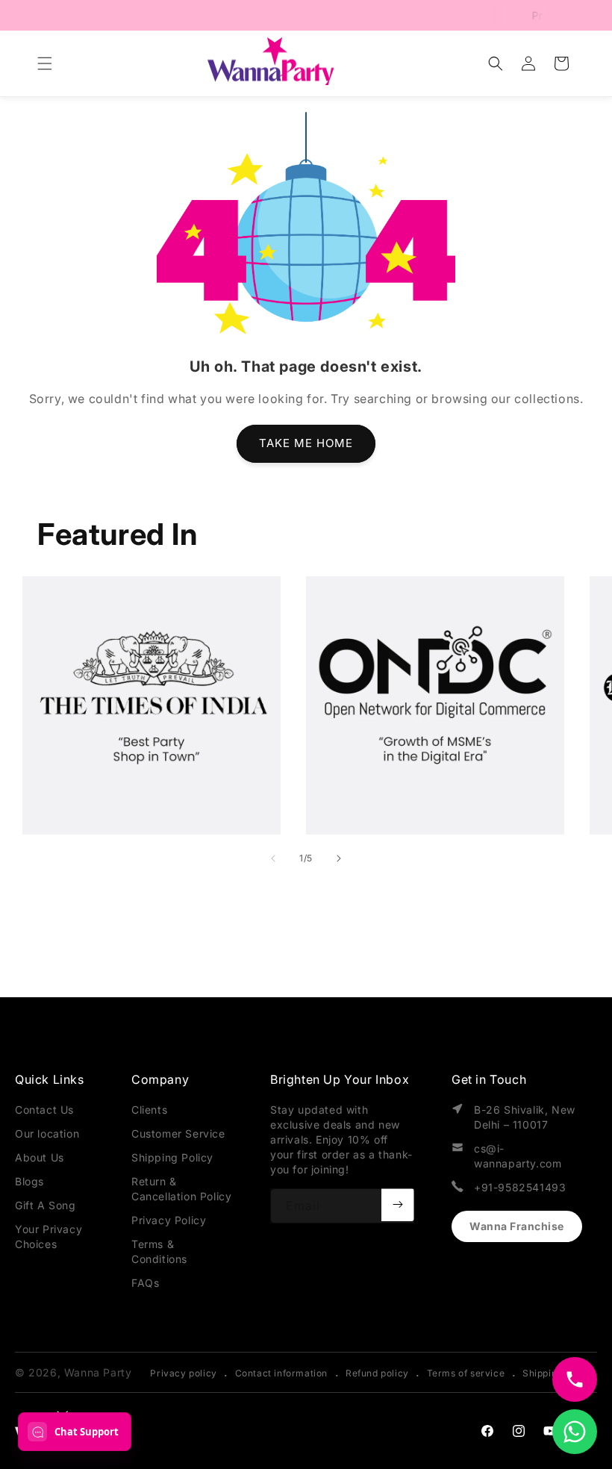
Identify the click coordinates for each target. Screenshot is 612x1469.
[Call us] (574, 1379)
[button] (44, 63)
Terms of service (466, 1373)
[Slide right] (338, 858)
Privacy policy (183, 1373)
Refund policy (377, 1373)
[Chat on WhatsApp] (574, 1431)
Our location (47, 1133)
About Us (39, 1157)
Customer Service (178, 1133)
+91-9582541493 (520, 1187)
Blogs (29, 1181)
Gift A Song (45, 1205)
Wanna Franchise (516, 1226)
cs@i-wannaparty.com (517, 1156)
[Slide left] (273, 858)
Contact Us (44, 1109)
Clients (149, 1109)
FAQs (145, 1282)
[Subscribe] (397, 1204)
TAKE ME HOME (306, 443)
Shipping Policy (172, 1157)
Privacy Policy (168, 1220)
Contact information (281, 1373)
